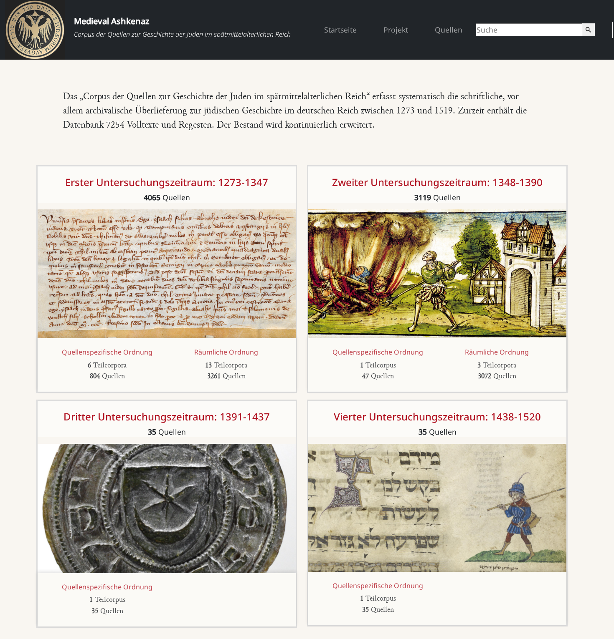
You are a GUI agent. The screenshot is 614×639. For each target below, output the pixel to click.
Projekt (395, 30)
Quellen (448, 30)
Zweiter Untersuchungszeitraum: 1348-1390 (437, 182)
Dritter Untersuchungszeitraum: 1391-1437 (166, 416)
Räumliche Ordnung (226, 352)
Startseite (340, 30)
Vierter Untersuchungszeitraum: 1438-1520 (437, 416)
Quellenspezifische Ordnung (107, 352)
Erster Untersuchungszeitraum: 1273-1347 (166, 182)
